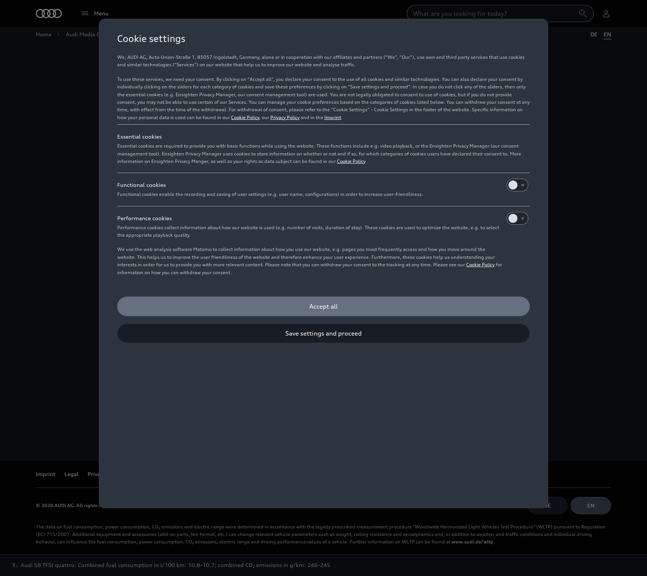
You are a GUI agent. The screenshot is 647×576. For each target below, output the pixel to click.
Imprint (332, 117)
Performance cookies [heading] (144, 218)
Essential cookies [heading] (139, 136)
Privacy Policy (285, 117)
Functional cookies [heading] (141, 185)
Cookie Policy (245, 117)
